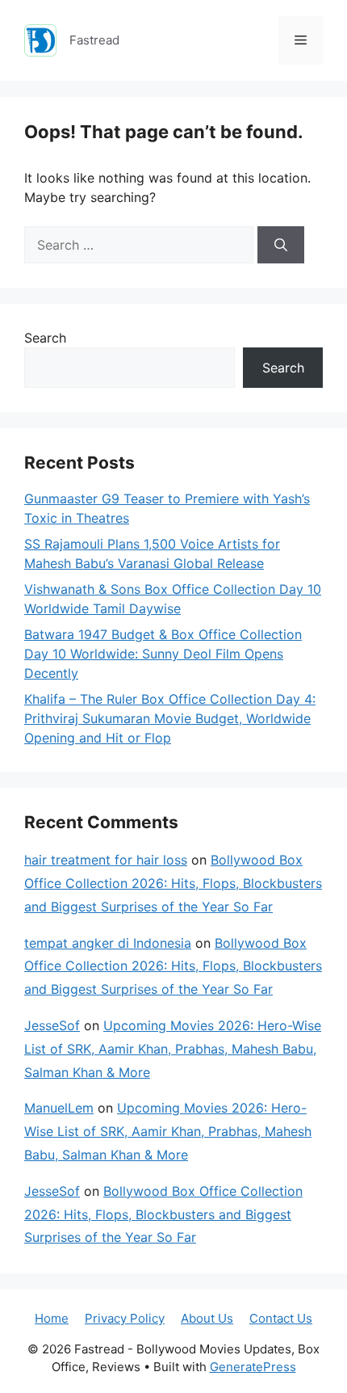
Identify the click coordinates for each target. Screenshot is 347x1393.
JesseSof (52, 1025)
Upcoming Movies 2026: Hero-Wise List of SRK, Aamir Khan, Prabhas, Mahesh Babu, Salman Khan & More (172, 1048)
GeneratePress (253, 1366)
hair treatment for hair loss (105, 860)
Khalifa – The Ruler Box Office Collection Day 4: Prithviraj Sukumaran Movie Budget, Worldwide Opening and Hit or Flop (170, 718)
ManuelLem (59, 1108)
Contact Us (280, 1318)
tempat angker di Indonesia (107, 943)
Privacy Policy (125, 1318)
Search (45, 338)
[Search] (280, 244)
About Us (207, 1318)
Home (52, 1318)
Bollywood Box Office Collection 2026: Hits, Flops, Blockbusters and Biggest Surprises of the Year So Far (173, 883)
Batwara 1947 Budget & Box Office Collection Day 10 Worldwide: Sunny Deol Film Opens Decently (163, 653)
